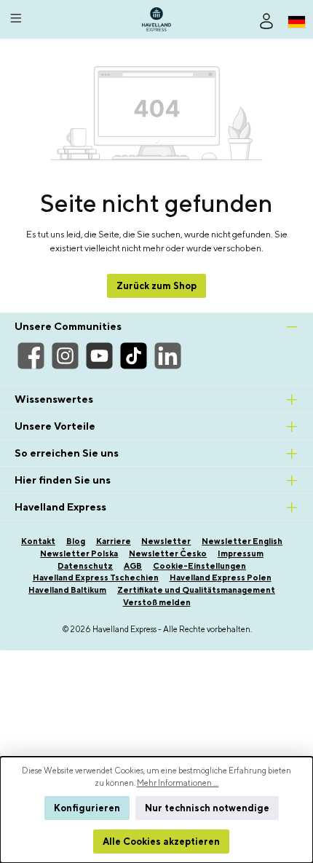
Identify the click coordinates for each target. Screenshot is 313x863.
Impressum (241, 553)
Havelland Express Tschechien (96, 577)
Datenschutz (85, 565)
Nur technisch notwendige (207, 808)
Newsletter (166, 540)
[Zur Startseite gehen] (156, 19)
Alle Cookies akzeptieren (161, 841)
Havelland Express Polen (221, 577)
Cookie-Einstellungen (199, 565)
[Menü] (16, 16)
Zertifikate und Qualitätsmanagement (196, 589)
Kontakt (38, 540)
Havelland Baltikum (67, 589)
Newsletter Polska (79, 553)
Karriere (113, 540)
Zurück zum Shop (156, 285)
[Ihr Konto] (266, 19)
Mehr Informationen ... (178, 782)
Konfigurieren (87, 808)
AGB (133, 565)
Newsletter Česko (168, 553)
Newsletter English (242, 540)
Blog (75, 540)
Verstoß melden (157, 602)
